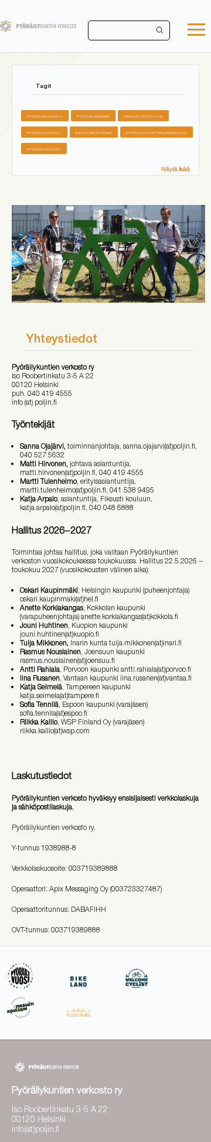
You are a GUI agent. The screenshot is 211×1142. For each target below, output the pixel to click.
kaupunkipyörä (94, 133)
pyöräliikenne (93, 116)
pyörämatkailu (45, 116)
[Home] (38, 26)
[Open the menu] (196, 30)
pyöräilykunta (44, 149)
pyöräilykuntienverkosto (156, 133)
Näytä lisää (175, 168)
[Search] (160, 30)
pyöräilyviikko (44, 133)
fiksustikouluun (143, 116)
